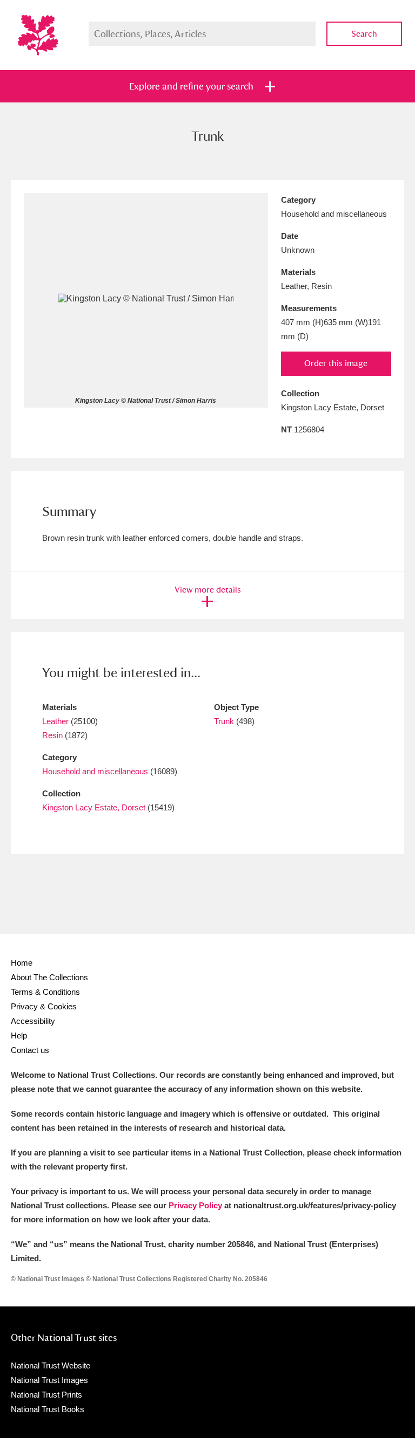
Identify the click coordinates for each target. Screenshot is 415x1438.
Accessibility (33, 1021)
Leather (55, 721)
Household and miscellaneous (95, 771)
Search (364, 34)
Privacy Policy (195, 1205)
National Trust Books (47, 1409)
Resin (52, 735)
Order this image (335, 363)
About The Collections (49, 977)
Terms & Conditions (45, 991)
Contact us (30, 1050)
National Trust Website (50, 1365)
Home (21, 962)
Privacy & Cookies (44, 1006)
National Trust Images (49, 1380)
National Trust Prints (46, 1394)
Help (19, 1035)
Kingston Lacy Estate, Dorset (93, 807)
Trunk (224, 721)
